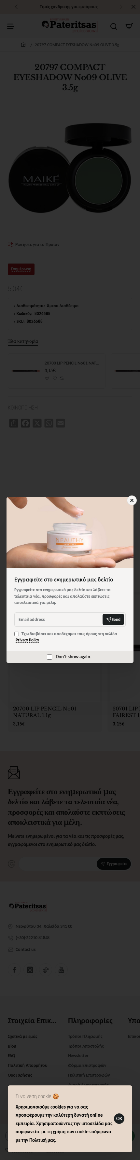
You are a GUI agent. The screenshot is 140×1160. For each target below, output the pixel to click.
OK (119, 1119)
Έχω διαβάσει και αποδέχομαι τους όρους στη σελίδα (66, 637)
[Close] (132, 500)
